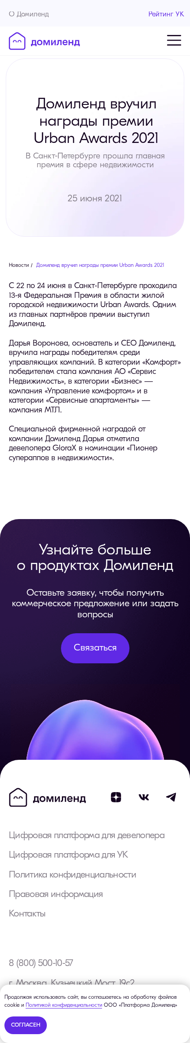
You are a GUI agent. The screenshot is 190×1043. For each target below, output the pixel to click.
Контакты (27, 914)
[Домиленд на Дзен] (115, 797)
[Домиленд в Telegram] (171, 797)
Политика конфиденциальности (72, 875)
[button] (95, 648)
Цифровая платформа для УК (68, 855)
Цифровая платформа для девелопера (86, 835)
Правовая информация (56, 894)
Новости (19, 265)
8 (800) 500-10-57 (41, 963)
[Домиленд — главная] (44, 41)
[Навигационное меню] (174, 40)
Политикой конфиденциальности (64, 1005)
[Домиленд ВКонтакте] (143, 797)
